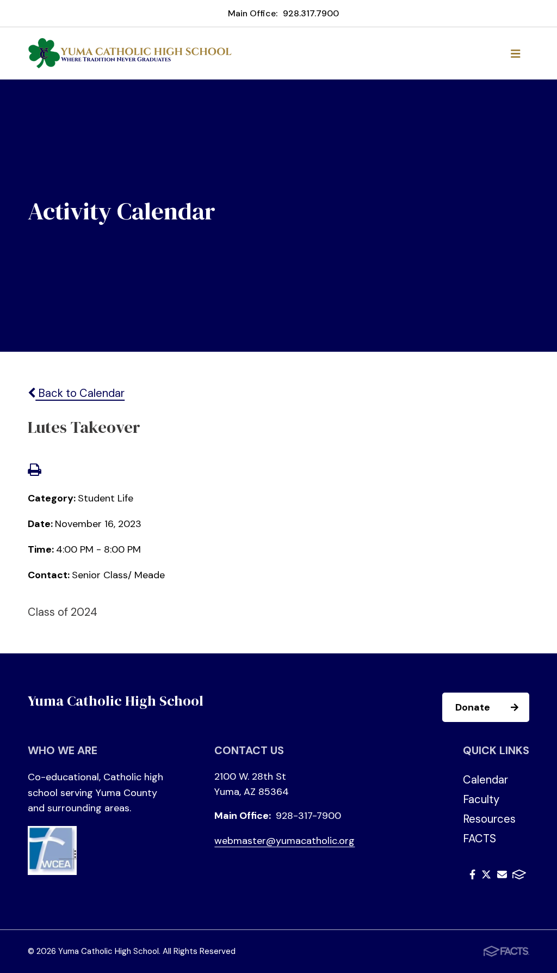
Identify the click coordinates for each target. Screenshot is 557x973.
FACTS (479, 838)
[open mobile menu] (515, 53)
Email (502, 876)
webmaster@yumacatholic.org (284, 840)
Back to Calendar (80, 393)
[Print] (34, 471)
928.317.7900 (311, 13)
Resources (489, 819)
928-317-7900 (308, 815)
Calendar (485, 780)
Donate (472, 707)
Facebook (472, 876)
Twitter (486, 876)
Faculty (481, 799)
